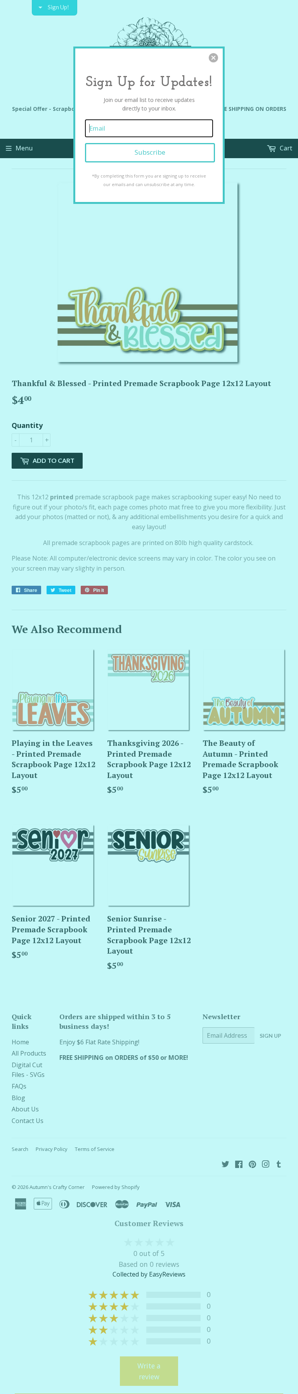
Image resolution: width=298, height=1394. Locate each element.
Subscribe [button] (150, 152)
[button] (213, 57)
